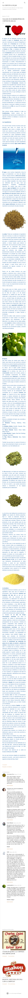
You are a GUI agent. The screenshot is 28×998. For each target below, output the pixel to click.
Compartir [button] (4, 764)
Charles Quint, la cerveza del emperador (13, 953)
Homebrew (9, 766)
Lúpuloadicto (10, 885)
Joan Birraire (10, 823)
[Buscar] (25, 2)
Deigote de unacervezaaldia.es (15, 788)
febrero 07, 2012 (17, 774)
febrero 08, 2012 (17, 823)
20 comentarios (11, 983)
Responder (10, 785)
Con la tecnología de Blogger (15, 993)
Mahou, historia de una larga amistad (12, 980)
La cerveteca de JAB (9, 5)
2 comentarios (11, 956)
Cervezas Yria (10, 774)
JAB (8, 852)
